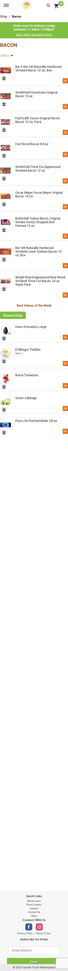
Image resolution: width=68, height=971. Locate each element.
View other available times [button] (34, 35)
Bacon (16, 16)
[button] (65, 80)
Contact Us (34, 912)
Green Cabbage (26, 398)
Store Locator (33, 904)
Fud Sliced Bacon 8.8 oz (31, 144)
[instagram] (39, 926)
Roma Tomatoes (26, 375)
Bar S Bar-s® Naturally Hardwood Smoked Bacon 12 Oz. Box (38, 68)
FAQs (34, 916)
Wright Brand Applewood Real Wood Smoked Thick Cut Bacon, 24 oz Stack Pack (40, 280)
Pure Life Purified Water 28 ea (36, 421)
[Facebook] (28, 926)
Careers (34, 908)
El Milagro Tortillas (28, 349)
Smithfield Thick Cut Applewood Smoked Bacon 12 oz (37, 168)
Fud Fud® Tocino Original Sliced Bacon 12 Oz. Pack (37, 120)
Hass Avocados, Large (30, 327)
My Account (34, 901)
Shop (3, 16)
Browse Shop (12, 315)
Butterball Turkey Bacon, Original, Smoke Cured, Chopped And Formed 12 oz (38, 222)
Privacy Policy (25, 933)
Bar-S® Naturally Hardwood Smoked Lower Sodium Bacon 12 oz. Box (38, 251)
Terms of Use (43, 933)
